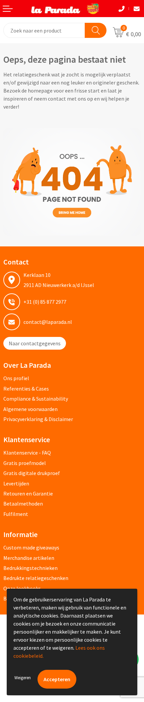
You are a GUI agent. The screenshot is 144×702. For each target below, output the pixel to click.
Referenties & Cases (26, 388)
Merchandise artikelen (28, 557)
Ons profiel (16, 378)
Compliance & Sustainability (35, 398)
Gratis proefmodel (24, 463)
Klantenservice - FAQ (27, 452)
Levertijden (16, 483)
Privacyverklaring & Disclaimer (38, 419)
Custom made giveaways (31, 547)
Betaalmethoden (23, 503)
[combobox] (44, 30)
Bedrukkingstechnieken (30, 568)
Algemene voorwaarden (30, 409)
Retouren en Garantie (28, 493)
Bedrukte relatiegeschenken (35, 578)
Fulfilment (15, 514)
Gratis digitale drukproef (31, 473)
